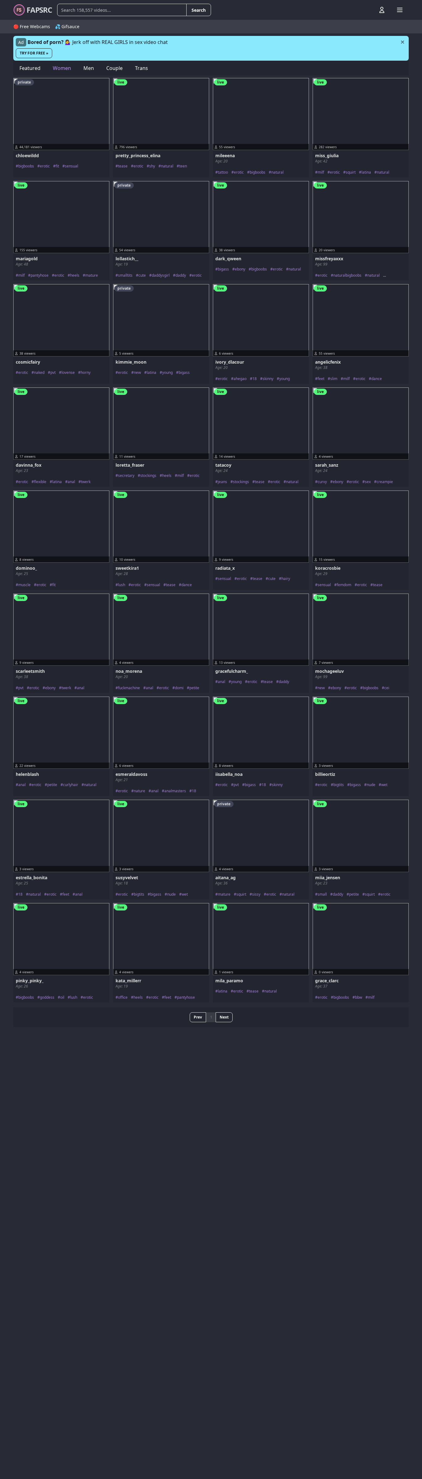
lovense (68, 372)
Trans (141, 68)
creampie (385, 481)
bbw (358, 997)
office (123, 997)
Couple (114, 68)
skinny (268, 378)
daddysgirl (161, 275)
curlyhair (70, 784)
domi (179, 687)
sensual (71, 166)
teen (183, 166)
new (137, 372)
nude (371, 784)
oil (62, 997)
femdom (344, 584)
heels (74, 275)
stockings (148, 475)
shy (152, 166)
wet (384, 784)
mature (91, 275)
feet (321, 378)
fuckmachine (129, 687)
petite (194, 687)
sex (368, 481)
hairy (285, 578)
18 (254, 378)
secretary (126, 475)
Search (199, 10)
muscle (24, 584)
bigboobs (26, 166)
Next (224, 1017)
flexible (40, 481)
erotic (45, 166)
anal (71, 481)
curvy (322, 481)
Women (62, 68)
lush (121, 584)
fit (57, 166)
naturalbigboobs (347, 275)
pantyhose (40, 275)
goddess (47, 997)
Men (88, 68)
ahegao (240, 378)
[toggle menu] (367, 10)
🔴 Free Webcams (31, 26)
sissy (256, 894)
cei (386, 687)
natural (167, 166)
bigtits (338, 784)
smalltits (125, 275)
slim (333, 378)
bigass (223, 269)
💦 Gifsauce (67, 26)
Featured (29, 68)
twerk (86, 481)
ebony (240, 269)
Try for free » (34, 53)
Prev (198, 1017)
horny (86, 372)
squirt (351, 172)
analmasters (175, 791)
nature (139, 791)
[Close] (402, 42)
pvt (53, 372)
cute (142, 275)
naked (39, 372)
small (322, 894)
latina (366, 172)
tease (123, 166)
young (167, 372)
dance (376, 378)
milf (321, 172)
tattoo (223, 172)
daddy (180, 275)
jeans (222, 481)
